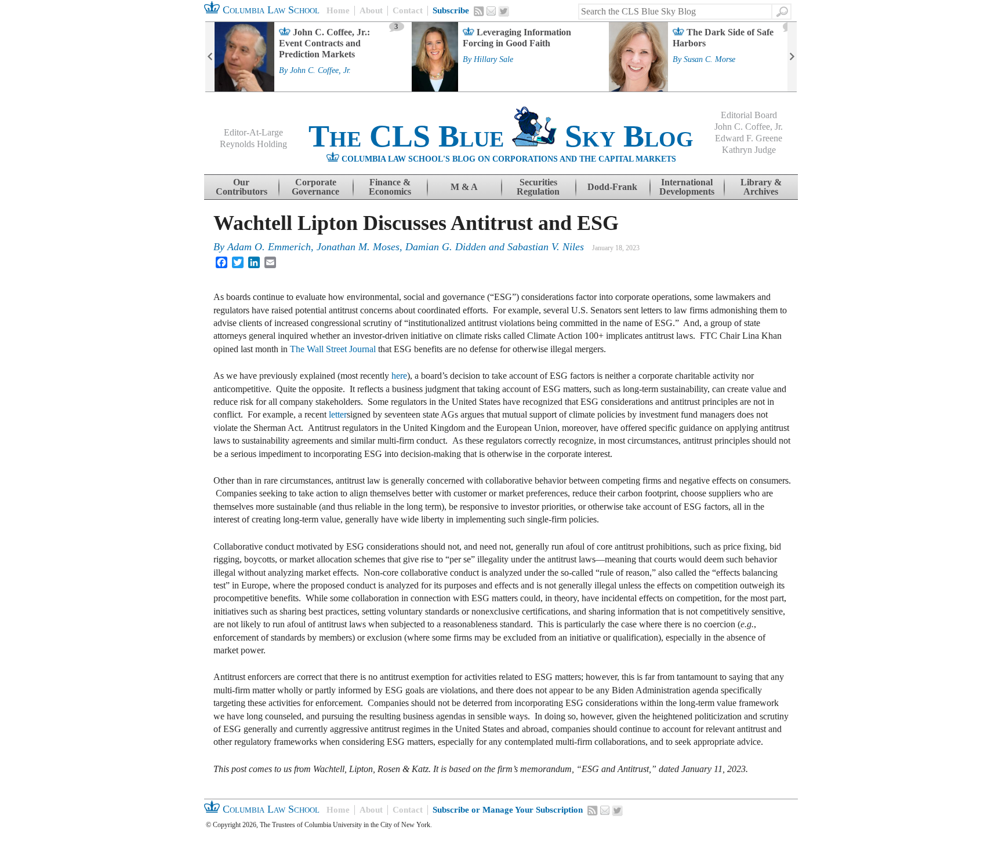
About (371, 10)
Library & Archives (761, 186)
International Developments (686, 186)
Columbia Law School (270, 10)
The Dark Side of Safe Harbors (723, 37)
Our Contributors (241, 186)
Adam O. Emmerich (269, 247)
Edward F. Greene (748, 138)
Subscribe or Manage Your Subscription (508, 809)
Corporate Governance (315, 186)
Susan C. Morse (709, 60)
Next (792, 57)
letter (338, 414)
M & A (464, 187)
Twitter (504, 11)
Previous (210, 57)
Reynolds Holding (253, 144)
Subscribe (451, 10)
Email (491, 11)
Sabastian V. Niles (545, 247)
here (399, 376)
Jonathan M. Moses (358, 247)
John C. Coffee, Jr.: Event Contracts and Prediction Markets (324, 43)
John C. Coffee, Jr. (320, 71)
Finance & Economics (390, 186)
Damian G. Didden (445, 247)
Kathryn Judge (749, 150)
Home (338, 10)
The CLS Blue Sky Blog (501, 136)
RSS (479, 11)
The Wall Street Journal (333, 349)
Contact (408, 10)
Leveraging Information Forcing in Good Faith (517, 37)
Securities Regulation (538, 186)
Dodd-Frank (612, 187)
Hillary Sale (493, 60)
